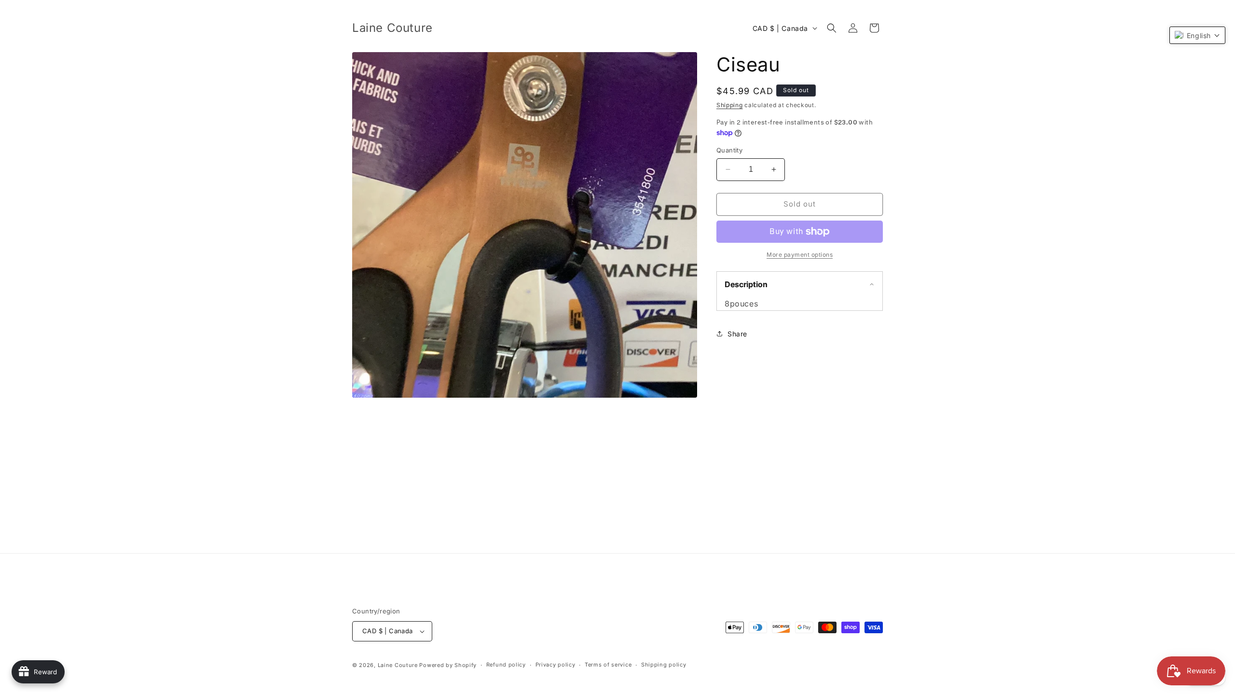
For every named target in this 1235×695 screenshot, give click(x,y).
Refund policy (506, 664)
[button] (831, 28)
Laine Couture (398, 665)
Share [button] (737, 334)
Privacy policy (555, 664)
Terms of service (608, 664)
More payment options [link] (800, 254)
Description (746, 284)
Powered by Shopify (448, 665)
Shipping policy (663, 664)
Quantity (729, 150)
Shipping (729, 105)
